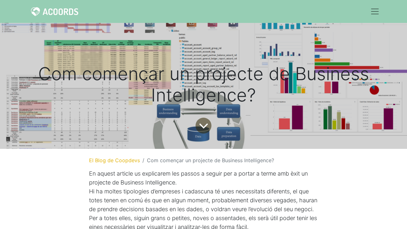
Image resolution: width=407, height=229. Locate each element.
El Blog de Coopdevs (114, 160)
